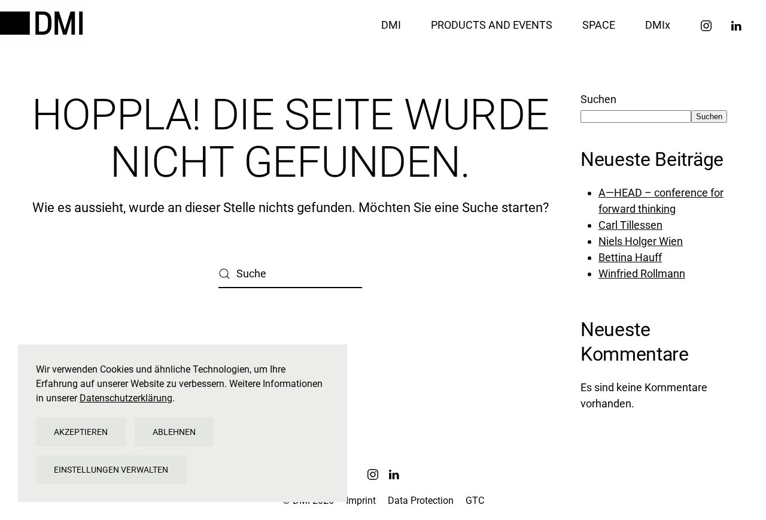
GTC (475, 500)
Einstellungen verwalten (111, 469)
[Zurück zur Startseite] (43, 24)
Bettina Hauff (630, 257)
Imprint (361, 500)
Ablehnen (174, 432)
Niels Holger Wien (640, 241)
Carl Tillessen (630, 225)
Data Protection (421, 500)
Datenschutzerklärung (126, 398)
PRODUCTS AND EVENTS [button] (491, 25)
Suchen (598, 99)
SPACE (598, 25)
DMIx (657, 25)
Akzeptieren (81, 432)
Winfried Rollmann (641, 273)
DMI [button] (391, 25)
